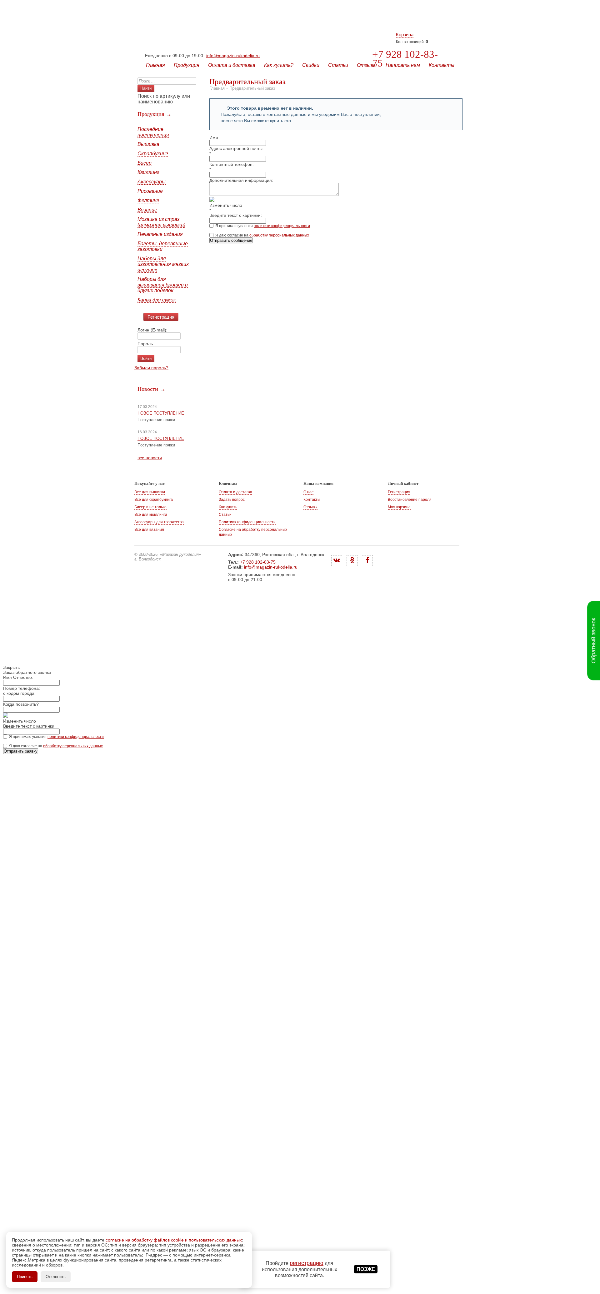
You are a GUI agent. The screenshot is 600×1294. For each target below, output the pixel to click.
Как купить (228, 507)
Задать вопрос (232, 499)
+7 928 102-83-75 (405, 58)
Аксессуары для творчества (159, 522)
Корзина (404, 34)
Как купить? (278, 65)
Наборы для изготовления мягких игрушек (163, 264)
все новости (150, 457)
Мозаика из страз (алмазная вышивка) (161, 221)
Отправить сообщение (231, 240)
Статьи (338, 65)
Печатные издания (160, 234)
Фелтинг (148, 200)
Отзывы (367, 65)
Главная (155, 65)
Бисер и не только (150, 507)
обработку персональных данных (279, 235)
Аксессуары (152, 181)
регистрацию (306, 1263)
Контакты (441, 65)
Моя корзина (399, 507)
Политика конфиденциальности (247, 522)
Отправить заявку (21, 751)
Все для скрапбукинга (153, 499)
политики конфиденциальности (282, 226)
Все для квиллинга (150, 514)
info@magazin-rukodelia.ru (233, 55)
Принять (24, 1276)
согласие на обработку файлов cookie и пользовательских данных (174, 1239)
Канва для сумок (157, 299)
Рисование (150, 191)
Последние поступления (153, 132)
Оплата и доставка (231, 65)
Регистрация (161, 317)
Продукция (186, 65)
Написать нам (403, 65)
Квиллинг (148, 172)
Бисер (145, 163)
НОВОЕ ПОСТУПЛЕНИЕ (161, 413)
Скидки (310, 65)
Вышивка (148, 144)
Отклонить (56, 1276)
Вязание (147, 209)
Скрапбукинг (153, 153)
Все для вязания (149, 529)
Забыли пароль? (151, 367)
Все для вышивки (149, 492)
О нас (308, 492)
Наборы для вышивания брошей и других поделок (163, 284)
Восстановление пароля (410, 499)
